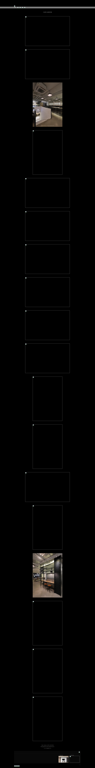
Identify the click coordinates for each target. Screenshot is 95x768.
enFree (80, 764)
